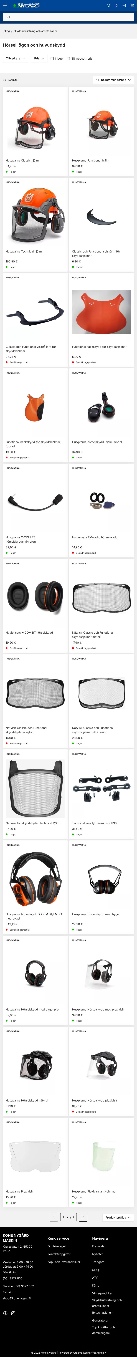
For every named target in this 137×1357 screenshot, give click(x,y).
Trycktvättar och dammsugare (103, 1330)
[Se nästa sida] (83, 1217)
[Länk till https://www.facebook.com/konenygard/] (5, 1313)
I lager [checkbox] (59, 58)
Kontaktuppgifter (59, 1254)
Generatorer (100, 1320)
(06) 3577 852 (24, 1286)
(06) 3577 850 (12, 1278)
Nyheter (97, 1254)
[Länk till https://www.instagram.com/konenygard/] (13, 1313)
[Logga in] (124, 5)
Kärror (96, 1285)
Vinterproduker (102, 1293)
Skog (7, 30)
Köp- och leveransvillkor (64, 1262)
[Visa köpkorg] (132, 5)
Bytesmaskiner (102, 1312)
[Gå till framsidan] (26, 5)
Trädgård (98, 1262)
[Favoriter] (116, 5)
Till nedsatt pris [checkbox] (82, 58)
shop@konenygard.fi (17, 1298)
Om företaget (57, 1246)
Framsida (98, 1246)
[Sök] (109, 5)
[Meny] (5, 5)
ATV (95, 1277)
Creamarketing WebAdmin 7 (89, 1352)
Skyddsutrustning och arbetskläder (35, 30)
